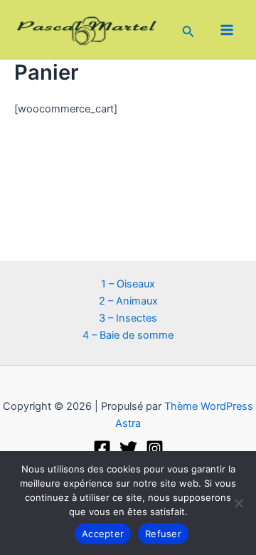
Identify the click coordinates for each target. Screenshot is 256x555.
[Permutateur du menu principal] (227, 30)
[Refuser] (238, 503)
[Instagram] (155, 449)
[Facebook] (102, 449)
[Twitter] (128, 449)
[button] (188, 29)
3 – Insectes (128, 318)
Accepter (103, 533)
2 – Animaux (128, 301)
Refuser (163, 533)
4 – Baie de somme (128, 335)
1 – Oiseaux (128, 284)
